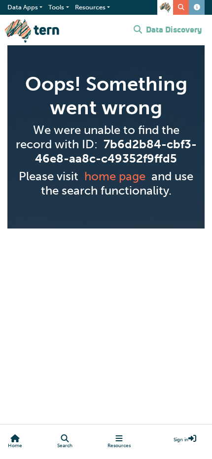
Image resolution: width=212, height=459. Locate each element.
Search (64, 446)
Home (15, 446)
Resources (119, 446)
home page (114, 176)
